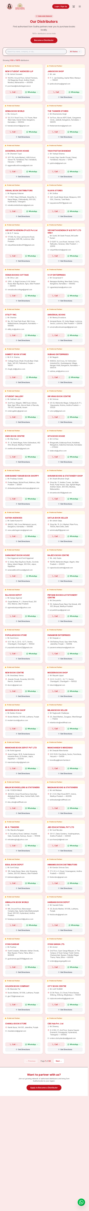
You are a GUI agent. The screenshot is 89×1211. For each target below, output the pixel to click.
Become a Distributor (44, 40)
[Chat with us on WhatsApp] (81, 1202)
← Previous (30, 1061)
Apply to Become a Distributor (44, 1087)
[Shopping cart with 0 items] (73, 6)
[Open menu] (79, 6)
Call (13, 92)
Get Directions (24, 97)
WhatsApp (32, 92)
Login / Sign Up (61, 6)
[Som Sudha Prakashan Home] (15, 6)
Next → (59, 1061)
